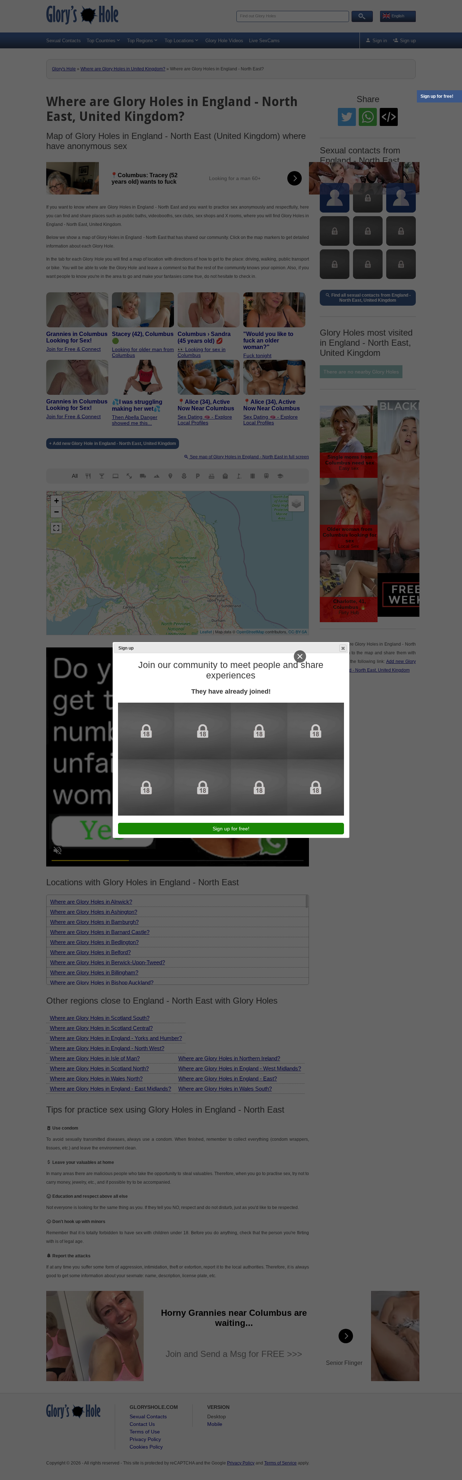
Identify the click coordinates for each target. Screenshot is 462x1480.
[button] (342, 648)
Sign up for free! (436, 96)
